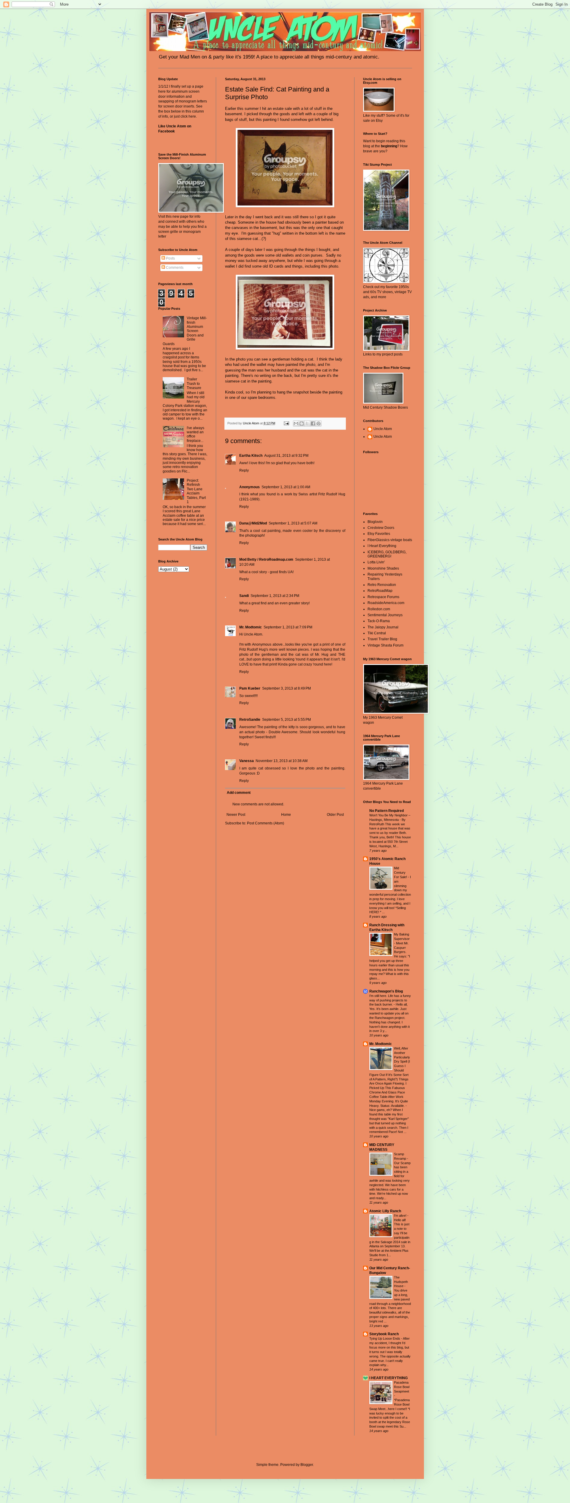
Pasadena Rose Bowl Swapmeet (401, 1387)
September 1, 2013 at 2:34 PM (275, 596)
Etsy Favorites (379, 534)
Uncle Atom (382, 429)
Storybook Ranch (384, 1334)
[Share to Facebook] (313, 423)
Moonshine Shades (383, 568)
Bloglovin (375, 522)
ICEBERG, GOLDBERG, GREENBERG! (387, 554)
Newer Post (236, 815)
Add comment (239, 793)
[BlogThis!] (302, 423)
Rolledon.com (379, 609)
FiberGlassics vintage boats (390, 540)
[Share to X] (307, 423)
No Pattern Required (386, 811)
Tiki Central (377, 633)
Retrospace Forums (383, 597)
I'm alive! (400, 1215)
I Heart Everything (382, 546)
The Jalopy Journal (383, 627)
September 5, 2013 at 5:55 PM (286, 719)
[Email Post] (286, 423)
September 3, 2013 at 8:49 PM (286, 688)
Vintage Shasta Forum (385, 645)
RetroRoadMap (380, 591)
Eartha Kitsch (250, 455)
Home (286, 815)
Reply (244, 470)
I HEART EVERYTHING (388, 1378)
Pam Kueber (249, 688)
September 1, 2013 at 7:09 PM (288, 627)
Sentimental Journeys (385, 615)
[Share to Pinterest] (319, 423)
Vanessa (246, 761)
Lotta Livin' (376, 562)
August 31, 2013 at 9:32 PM (286, 455)
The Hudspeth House (401, 1282)
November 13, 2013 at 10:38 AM (282, 761)
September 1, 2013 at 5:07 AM (293, 523)
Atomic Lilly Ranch (385, 1211)
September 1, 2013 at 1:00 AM (286, 487)
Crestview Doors (381, 528)
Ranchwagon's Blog (386, 991)
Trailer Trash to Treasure (194, 383)
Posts (170, 258)
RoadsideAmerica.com (386, 603)
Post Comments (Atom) (265, 823)
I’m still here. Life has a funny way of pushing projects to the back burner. (390, 1000)
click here (188, 116)
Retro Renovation (382, 585)
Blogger (306, 1465)
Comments (174, 267)
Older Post (335, 815)
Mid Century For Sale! (401, 872)
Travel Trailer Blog (382, 639)
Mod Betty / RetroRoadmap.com (266, 559)
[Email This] (296, 423)
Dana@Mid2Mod (253, 523)
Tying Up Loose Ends (385, 1338)
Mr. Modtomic (250, 627)
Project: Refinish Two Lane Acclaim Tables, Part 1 (196, 491)
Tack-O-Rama (379, 621)
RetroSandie (249, 719)
